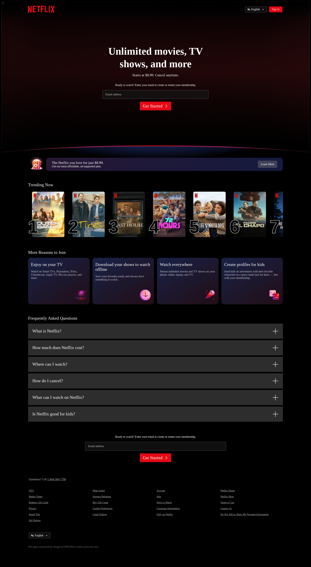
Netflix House (227, 490)
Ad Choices (34, 520)
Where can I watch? (49, 364)
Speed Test (34, 514)
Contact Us (226, 508)
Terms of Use (227, 502)
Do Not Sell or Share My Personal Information (244, 514)
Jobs (159, 496)
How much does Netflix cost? (58, 347)
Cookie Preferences (102, 508)
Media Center (35, 496)
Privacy (33, 508)
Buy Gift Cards (100, 502)
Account (161, 490)
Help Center (99, 490)
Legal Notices (100, 514)
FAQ (31, 490)
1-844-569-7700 (56, 479)
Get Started (153, 106)
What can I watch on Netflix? (58, 397)
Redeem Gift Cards (38, 502)
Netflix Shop (227, 496)
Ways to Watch (164, 502)
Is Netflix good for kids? (53, 414)
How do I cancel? (47, 380)
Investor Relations (102, 496)
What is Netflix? (46, 331)
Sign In (276, 9)
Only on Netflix (165, 514)
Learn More (267, 164)
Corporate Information (168, 508)
